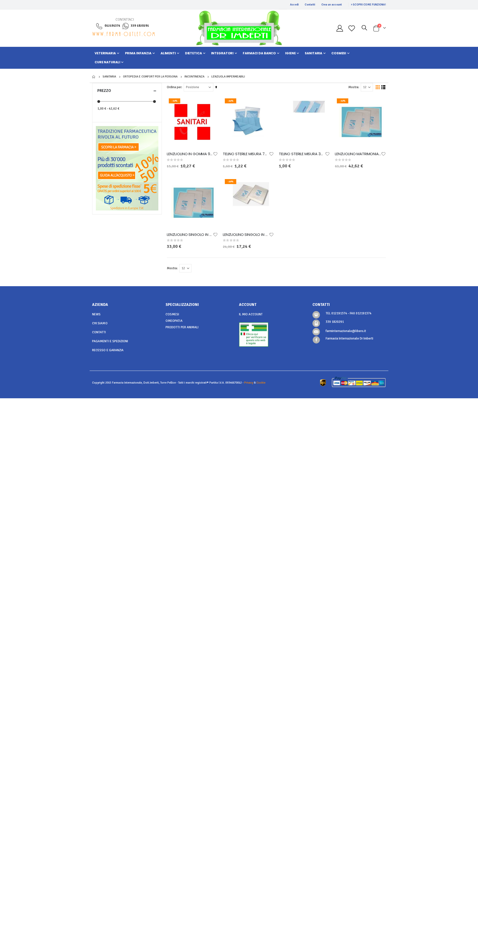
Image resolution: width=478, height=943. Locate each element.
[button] (215, 153)
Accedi (294, 4)
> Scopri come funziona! (368, 4)
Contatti (310, 4)
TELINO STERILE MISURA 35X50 (302, 153)
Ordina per (174, 87)
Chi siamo (100, 323)
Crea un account (331, 4)
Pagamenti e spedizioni (110, 341)
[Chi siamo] (127, 140)
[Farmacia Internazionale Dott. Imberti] (239, 28)
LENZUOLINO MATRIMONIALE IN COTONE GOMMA (358, 153)
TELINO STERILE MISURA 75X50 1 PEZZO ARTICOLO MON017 (246, 153)
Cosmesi (172, 314)
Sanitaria (109, 76)
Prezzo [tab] (104, 90)
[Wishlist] (352, 28)
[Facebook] (316, 339)
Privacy (248, 382)
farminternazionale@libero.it (346, 331)
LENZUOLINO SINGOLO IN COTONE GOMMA (190, 234)
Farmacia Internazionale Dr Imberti (349, 338)
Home (94, 77)
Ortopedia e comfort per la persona (150, 76)
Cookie (260, 382)
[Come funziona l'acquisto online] (127, 168)
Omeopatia (174, 321)
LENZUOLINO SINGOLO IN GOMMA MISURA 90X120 (246, 234)
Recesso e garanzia (107, 350)
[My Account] (339, 28)
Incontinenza (194, 76)
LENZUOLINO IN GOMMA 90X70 (190, 153)
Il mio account (251, 314)
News (96, 314)
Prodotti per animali (182, 327)
